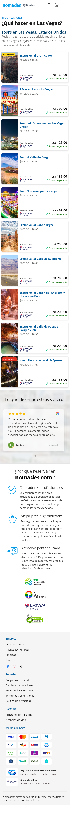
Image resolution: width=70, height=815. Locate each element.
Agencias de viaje (16, 720)
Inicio (4, 17)
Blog (8, 660)
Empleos (11, 654)
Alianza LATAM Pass (18, 649)
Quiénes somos (15, 644)
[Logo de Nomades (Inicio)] (12, 5)
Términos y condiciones (20, 695)
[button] (57, 5)
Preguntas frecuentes (19, 680)
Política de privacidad (19, 700)
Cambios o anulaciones (20, 685)
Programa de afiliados (19, 714)
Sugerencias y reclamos (20, 690)
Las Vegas (16, 17)
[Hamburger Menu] (64, 5)
